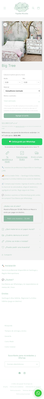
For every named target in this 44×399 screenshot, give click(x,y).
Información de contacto (33, 387)
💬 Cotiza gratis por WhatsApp (22, 141)
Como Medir (9, 341)
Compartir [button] (8, 255)
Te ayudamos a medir (7, 159)
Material (6, 87)
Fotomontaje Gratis (22, 158)
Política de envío (15, 390)
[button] (4, 8)
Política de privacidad (23, 394)
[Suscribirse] (36, 364)
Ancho (6, 78)
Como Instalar (10, 347)
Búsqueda (8, 326)
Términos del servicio (29, 390)
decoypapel (19, 384)
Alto (24, 78)
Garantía (8, 336)
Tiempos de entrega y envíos (15, 331)
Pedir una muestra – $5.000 (18, 218)
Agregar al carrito (22, 116)
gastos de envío (20, 126)
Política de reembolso (16, 387)
